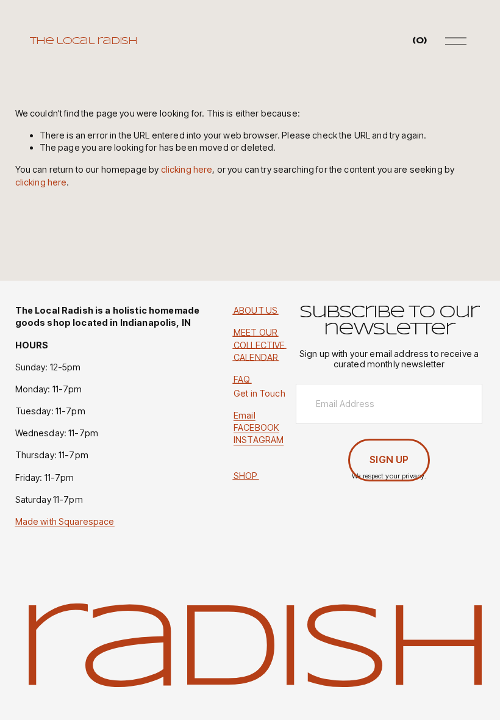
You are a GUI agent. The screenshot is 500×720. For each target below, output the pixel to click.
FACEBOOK (256, 427)
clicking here (187, 169)
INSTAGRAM (259, 439)
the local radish (83, 41)
